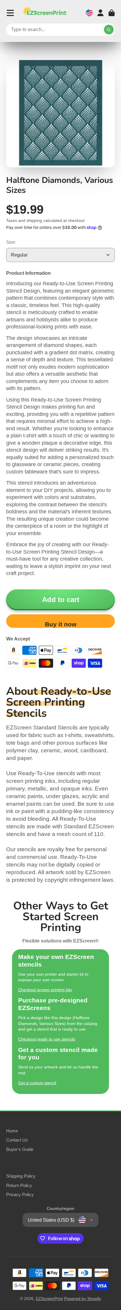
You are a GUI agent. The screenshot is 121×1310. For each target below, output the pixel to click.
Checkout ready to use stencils (46, 1039)
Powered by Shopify (82, 1298)
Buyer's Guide (19, 1149)
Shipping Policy (21, 1176)
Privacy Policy (20, 1194)
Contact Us (17, 1139)
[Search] (109, 30)
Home (12, 1130)
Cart (111, 12)
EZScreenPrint (49, 1298)
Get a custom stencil (37, 1082)
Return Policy (19, 1185)
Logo (45, 12)
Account (100, 12)
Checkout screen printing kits (45, 989)
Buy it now (60, 624)
